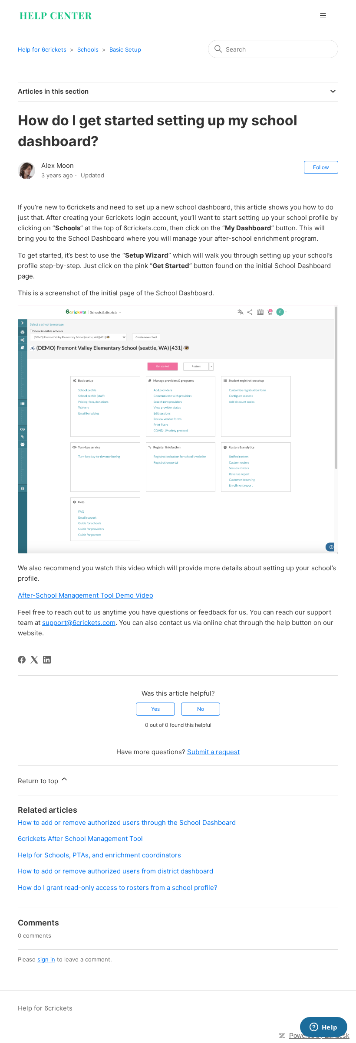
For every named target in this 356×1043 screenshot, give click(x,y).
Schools (88, 49)
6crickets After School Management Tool (80, 838)
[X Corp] (34, 660)
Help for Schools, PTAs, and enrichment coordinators (99, 855)
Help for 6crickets (42, 49)
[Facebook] (22, 660)
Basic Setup (125, 49)
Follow (321, 167)
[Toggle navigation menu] (322, 16)
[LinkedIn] (47, 660)
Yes (155, 709)
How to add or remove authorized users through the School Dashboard (127, 822)
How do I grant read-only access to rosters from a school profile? (118, 887)
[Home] (55, 15)
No (200, 709)
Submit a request (213, 752)
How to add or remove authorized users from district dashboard (115, 871)
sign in (46, 959)
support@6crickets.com (78, 622)
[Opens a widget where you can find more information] (323, 1028)
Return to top (39, 781)
